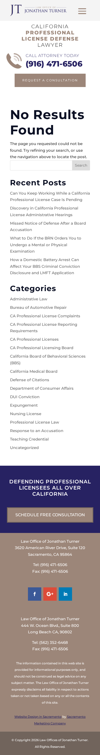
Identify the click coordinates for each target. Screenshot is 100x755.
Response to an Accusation (36, 430)
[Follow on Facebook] (34, 594)
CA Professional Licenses (34, 339)
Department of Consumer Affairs (42, 388)
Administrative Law (28, 299)
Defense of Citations (29, 379)
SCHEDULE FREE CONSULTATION (50, 514)
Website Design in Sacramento (38, 717)
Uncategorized (24, 447)
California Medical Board (33, 371)
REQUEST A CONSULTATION (50, 80)
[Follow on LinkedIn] (65, 594)
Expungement (24, 405)
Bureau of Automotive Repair (38, 307)
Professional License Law (34, 422)
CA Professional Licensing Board (41, 347)
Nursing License (25, 413)
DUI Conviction (24, 396)
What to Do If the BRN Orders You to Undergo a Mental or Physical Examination (45, 245)
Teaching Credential (29, 439)
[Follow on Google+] (50, 594)
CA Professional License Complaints (45, 315)
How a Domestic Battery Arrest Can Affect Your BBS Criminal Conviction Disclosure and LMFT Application (45, 266)
